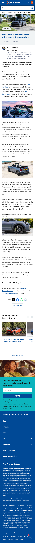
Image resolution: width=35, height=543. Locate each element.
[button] (3, 2)
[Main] (14, 2)
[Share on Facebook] (17, 300)
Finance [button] (6, 427)
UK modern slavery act (9, 536)
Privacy (5, 533)
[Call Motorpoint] (28, 2)
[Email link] (26, 300)
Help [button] (4, 421)
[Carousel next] (28, 317)
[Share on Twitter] (13, 300)
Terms (10, 533)
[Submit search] (32, 8)
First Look (6, 28)
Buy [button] (4, 432)
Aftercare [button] (6, 444)
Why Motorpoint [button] (9, 450)
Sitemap (16, 533)
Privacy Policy (26, 406)
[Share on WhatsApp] (21, 300)
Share (9, 299)
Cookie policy (19, 539)
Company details (23, 536)
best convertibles (11, 293)
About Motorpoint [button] (9, 456)
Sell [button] (4, 438)
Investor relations (8, 539)
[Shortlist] (32, 2)
